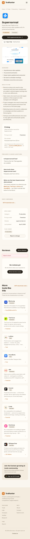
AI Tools (8, 9)
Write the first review (15, 271)
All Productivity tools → (9, 202)
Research (4, 517)
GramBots (7, 188)
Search (4, 524)
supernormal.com (21, 221)
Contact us (15, 533)
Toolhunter (10, 2)
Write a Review (22, 250)
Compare (4, 512)
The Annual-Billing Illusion (15, 145)
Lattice (18, 186)
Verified (4, 515)
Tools (3, 507)
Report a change (15, 236)
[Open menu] (26, 2)
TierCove (13, 186)
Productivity (15, 9)
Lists (3, 510)
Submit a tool (20, 512)
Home (3, 9)
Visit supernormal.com (14, 37)
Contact (19, 510)
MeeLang (6, 186)
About (18, 507)
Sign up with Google (13, 476)
